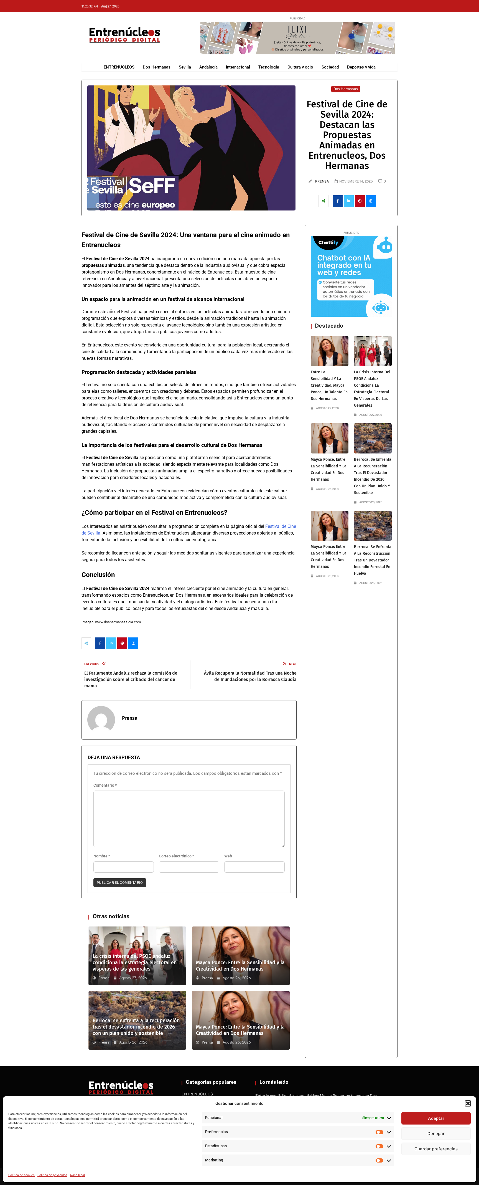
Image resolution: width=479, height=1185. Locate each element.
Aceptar (436, 1118)
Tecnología (268, 67)
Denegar (436, 1133)
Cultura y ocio (300, 67)
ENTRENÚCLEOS (119, 67)
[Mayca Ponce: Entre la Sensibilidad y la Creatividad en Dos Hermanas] (329, 438)
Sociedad (330, 67)
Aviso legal (77, 1175)
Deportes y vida (361, 67)
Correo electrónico (176, 856)
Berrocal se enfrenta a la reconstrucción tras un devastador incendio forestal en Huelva (372, 560)
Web (228, 856)
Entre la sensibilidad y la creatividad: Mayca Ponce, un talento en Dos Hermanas (329, 385)
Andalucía (208, 67)
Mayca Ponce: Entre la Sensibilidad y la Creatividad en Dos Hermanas (240, 965)
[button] (468, 1103)
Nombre (101, 856)
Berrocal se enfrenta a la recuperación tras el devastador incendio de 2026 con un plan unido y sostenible (136, 1026)
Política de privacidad (52, 1175)
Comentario (105, 785)
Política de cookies (21, 1175)
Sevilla (185, 67)
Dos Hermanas (156, 67)
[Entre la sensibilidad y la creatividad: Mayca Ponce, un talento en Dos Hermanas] (329, 351)
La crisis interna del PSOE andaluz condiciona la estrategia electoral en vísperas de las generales (135, 962)
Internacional (238, 67)
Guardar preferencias (436, 1148)
